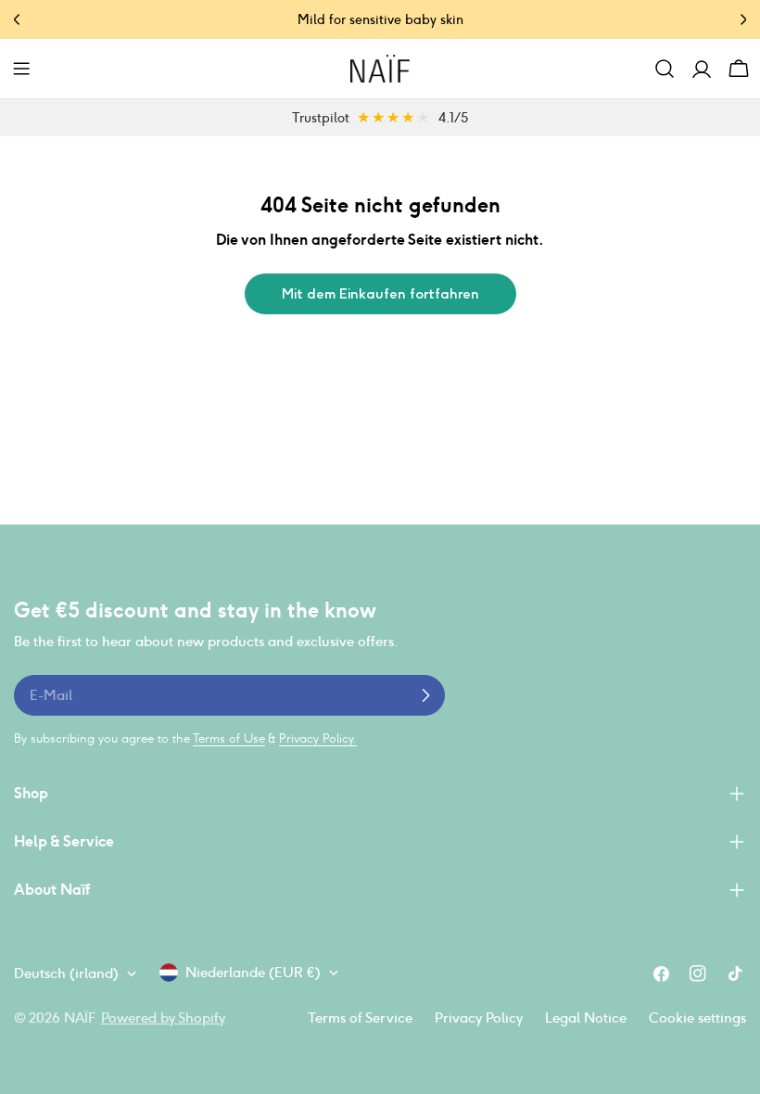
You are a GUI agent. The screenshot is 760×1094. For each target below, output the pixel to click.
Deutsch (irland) (66, 973)
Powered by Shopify (163, 1017)
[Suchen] (664, 68)
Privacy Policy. (318, 738)
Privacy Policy (479, 1017)
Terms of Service (360, 1017)
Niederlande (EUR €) (253, 972)
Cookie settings (697, 1017)
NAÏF (79, 1017)
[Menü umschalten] (21, 68)
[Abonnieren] (425, 695)
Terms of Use (229, 738)
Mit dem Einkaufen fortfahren (380, 294)
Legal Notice (586, 1017)
